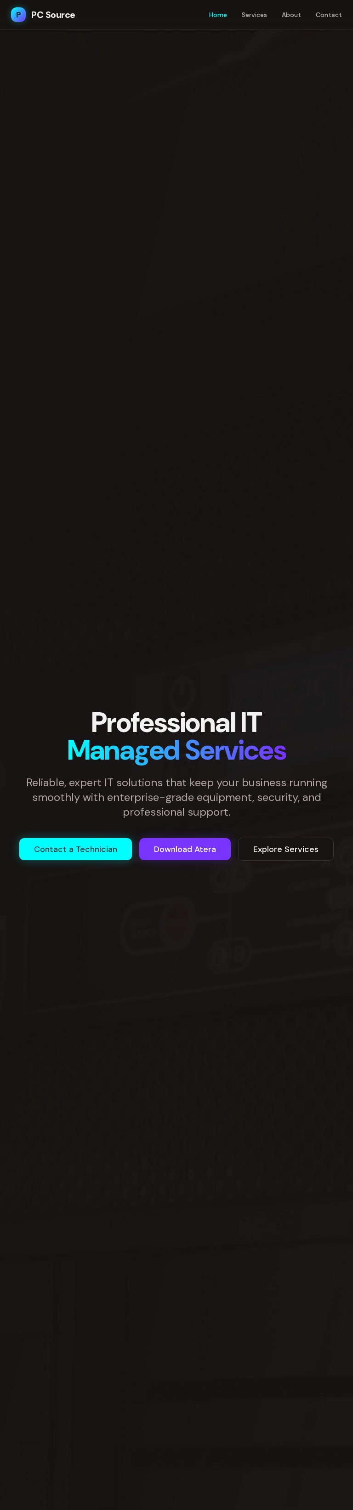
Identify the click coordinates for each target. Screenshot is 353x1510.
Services (254, 15)
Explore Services (286, 849)
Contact (329, 15)
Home (218, 15)
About (291, 15)
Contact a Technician (75, 849)
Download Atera (185, 849)
